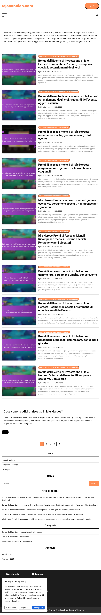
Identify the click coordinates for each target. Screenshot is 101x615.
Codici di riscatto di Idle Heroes (15, 537)
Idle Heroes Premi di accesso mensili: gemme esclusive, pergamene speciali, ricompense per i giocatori (67, 203)
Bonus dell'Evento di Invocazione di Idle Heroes (58, 56)
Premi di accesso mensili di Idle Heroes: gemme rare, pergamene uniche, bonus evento (67, 273)
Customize (11, 607)
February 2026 (8, 559)
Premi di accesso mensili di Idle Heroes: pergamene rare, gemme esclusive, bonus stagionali (64, 168)
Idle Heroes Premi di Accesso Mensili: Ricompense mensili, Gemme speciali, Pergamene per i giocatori (62, 239)
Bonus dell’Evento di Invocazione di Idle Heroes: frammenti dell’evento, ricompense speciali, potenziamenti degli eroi (65, 64)
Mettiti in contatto (10, 465)
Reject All (25, 607)
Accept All (38, 607)
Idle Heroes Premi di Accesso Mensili (54, 127)
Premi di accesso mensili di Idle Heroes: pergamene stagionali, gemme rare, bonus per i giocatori (68, 340)
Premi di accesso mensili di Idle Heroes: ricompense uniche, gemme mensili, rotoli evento (64, 135)
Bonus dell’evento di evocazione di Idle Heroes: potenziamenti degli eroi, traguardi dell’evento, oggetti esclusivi (68, 99)
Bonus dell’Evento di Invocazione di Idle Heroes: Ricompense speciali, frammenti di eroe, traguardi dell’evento (65, 307)
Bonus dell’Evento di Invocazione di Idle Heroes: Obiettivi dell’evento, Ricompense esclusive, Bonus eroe (64, 375)
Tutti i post (6, 469)
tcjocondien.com (17, 5)
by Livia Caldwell (44, 72)
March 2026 (7, 554)
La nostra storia (9, 460)
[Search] (97, 15)
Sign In (91, 6)
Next (59, 444)
